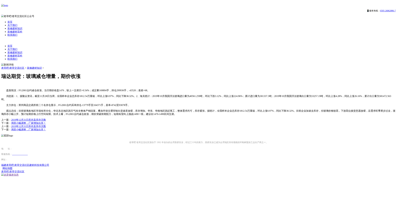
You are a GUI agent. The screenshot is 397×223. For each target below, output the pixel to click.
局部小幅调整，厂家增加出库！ (28, 123)
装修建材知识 (14, 28)
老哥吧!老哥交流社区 (12, 68)
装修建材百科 (14, 31)
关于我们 (12, 25)
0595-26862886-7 (388, 11)
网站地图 (7, 168)
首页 (9, 22)
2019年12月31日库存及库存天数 (28, 119)
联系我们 (12, 35)
